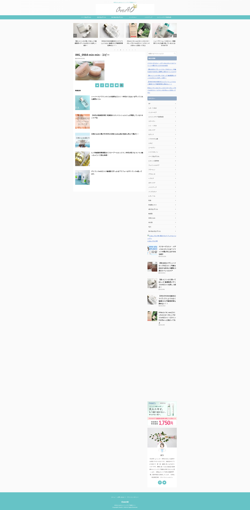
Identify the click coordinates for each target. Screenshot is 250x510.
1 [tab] (115, 50)
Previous (75, 35)
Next (175, 35)
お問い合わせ (120, 497)
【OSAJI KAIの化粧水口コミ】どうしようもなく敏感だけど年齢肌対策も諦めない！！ (112, 43)
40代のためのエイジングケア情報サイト (125, 505)
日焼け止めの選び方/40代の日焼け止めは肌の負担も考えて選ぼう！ (115, 134)
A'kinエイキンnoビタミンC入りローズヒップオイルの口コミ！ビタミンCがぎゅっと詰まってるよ (138, 43)
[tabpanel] (85, 34)
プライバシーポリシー (133, 497)
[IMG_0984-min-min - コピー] (112, 85)
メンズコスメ (133, 17)
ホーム (113, 497)
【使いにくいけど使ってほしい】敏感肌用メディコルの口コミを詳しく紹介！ (86, 43)
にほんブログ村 (152, 241)
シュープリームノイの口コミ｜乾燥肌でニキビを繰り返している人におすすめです (164, 43)
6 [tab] (129, 50)
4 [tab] (124, 50)
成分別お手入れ (101, 17)
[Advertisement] (162, 364)
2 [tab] (118, 50)
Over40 (125, 502)
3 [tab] (121, 50)
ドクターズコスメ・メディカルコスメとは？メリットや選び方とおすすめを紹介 (161, 64)
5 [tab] (126, 50)
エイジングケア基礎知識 (164, 17)
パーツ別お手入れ (86, 17)
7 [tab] (132, 50)
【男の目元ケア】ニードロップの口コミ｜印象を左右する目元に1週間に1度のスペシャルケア (161, 70)
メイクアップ (148, 17)
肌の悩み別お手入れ (117, 17)
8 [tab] (135, 50)
